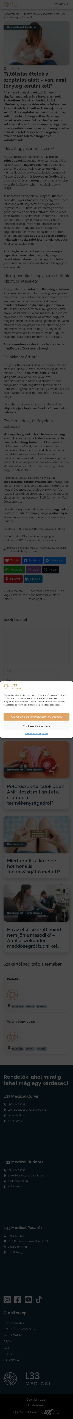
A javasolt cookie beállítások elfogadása (36, 716)
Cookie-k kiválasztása (36, 726)
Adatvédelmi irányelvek (36, 733)
